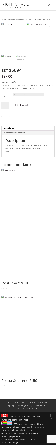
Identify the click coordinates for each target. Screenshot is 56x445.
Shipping (10, 405)
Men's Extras (22, 19)
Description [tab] (9, 128)
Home (3, 19)
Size (4, 96)
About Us (20, 408)
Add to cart (21, 105)
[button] (50, 26)
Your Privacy (41, 405)
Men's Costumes (35, 19)
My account (19, 402)
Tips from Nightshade (37, 402)
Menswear (12, 19)
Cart (8, 402)
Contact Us (32, 408)
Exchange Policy (25, 405)
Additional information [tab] (14, 132)
